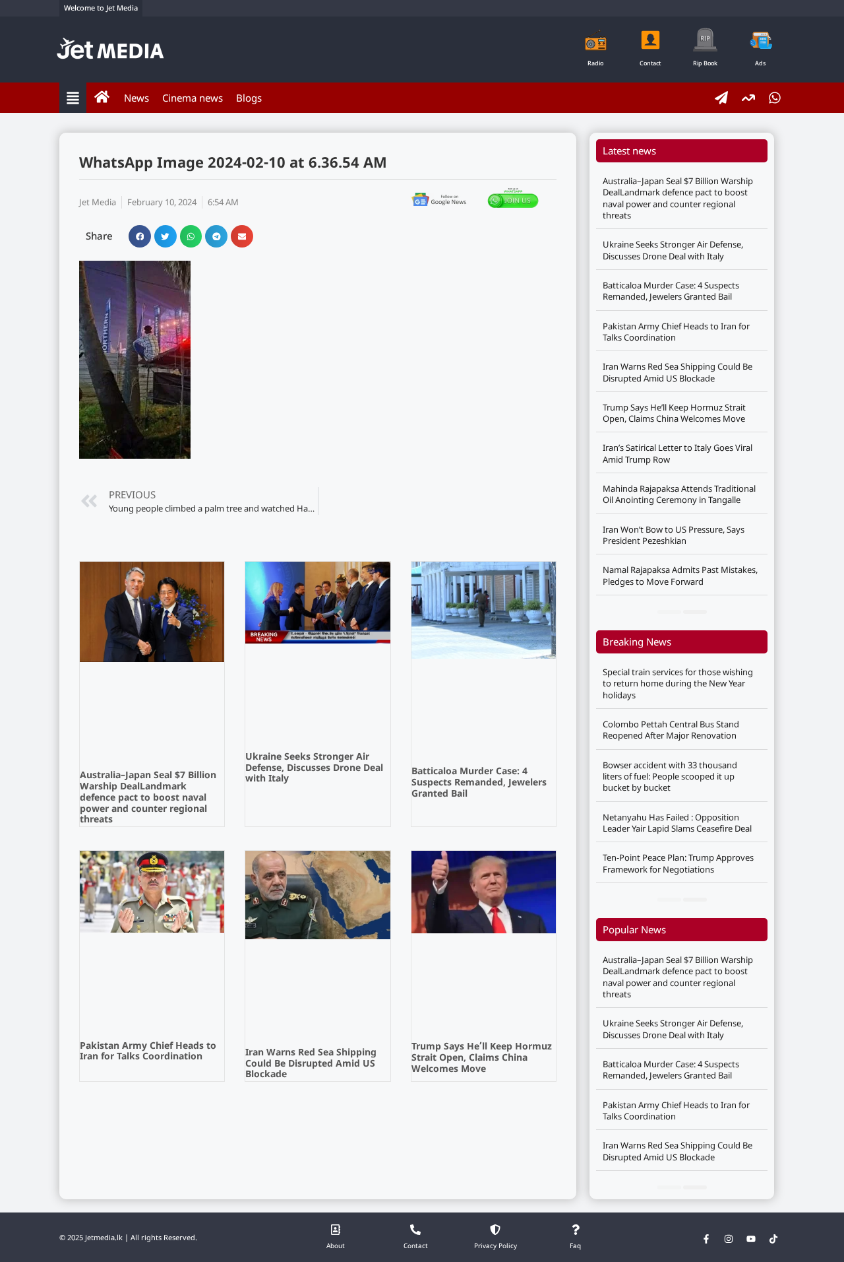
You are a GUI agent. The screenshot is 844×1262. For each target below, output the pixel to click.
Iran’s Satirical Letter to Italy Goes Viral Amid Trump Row (677, 453)
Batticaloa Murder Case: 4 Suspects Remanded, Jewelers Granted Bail (479, 783)
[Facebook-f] (706, 1239)
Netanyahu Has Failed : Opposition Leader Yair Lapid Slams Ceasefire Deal (677, 822)
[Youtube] (751, 1239)
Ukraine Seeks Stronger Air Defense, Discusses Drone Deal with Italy (314, 768)
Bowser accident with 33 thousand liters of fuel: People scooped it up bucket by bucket (670, 776)
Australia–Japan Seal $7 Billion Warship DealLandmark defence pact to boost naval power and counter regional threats (148, 798)
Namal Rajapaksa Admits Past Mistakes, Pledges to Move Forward (680, 575)
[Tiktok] (773, 1239)
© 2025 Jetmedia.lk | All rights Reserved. (128, 1238)
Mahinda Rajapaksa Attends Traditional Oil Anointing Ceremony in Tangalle (679, 494)
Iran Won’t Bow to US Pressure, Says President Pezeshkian (673, 535)
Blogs (249, 97)
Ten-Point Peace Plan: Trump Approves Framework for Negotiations (678, 863)
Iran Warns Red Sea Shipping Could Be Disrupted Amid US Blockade (311, 1064)
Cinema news (192, 97)
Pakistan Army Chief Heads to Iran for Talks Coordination (148, 1052)
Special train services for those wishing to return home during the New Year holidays (678, 683)
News (136, 97)
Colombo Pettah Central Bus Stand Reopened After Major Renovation (671, 729)
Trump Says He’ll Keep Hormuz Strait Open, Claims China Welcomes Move (481, 1058)
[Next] (695, 612)
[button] (140, 236)
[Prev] (669, 612)
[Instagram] (728, 1239)
